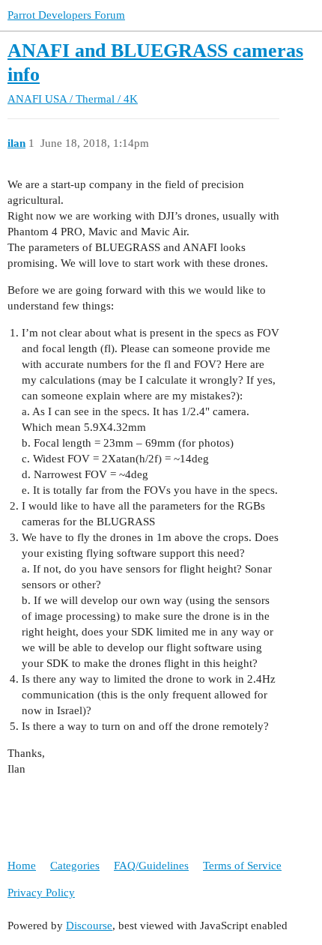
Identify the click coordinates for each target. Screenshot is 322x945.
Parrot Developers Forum (66, 15)
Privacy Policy (41, 893)
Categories (75, 866)
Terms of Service (242, 866)
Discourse (89, 926)
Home (21, 866)
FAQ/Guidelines (151, 866)
